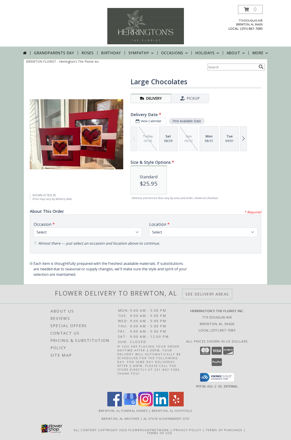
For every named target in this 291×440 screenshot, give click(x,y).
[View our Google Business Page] (130, 405)
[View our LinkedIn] (161, 405)
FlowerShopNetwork (148, 430)
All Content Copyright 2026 (100, 430)
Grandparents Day (54, 52)
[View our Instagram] (145, 405)
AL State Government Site (166, 419)
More (257, 52)
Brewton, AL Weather (121, 419)
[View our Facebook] (114, 405)
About (233, 52)
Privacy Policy (187, 430)
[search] (261, 66)
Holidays (204, 52)
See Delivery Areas (207, 294)
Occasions (172, 52)
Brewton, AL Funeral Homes (123, 411)
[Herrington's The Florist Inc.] (145, 26)
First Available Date (187, 121)
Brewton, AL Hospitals (172, 411)
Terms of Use (159, 433)
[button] (250, 9)
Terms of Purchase (224, 430)
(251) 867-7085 (251, 28)
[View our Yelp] (176, 405)
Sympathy (138, 52)
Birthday (111, 52)
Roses (88, 52)
